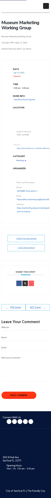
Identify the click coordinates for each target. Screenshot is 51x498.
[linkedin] (30, 421)
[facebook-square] (9, 421)
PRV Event (15, 307)
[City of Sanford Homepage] (23, 445)
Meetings (20, 160)
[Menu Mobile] (46, 6)
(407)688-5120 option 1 (27, 191)
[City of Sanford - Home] (15, 6)
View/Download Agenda (24, 99)
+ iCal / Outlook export (26, 248)
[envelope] (31, 283)
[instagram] (14, 421)
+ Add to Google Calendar (26, 238)
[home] (25, 421)
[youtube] (20, 421)
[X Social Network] (25, 283)
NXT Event (35, 307)
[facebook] (19, 283)
